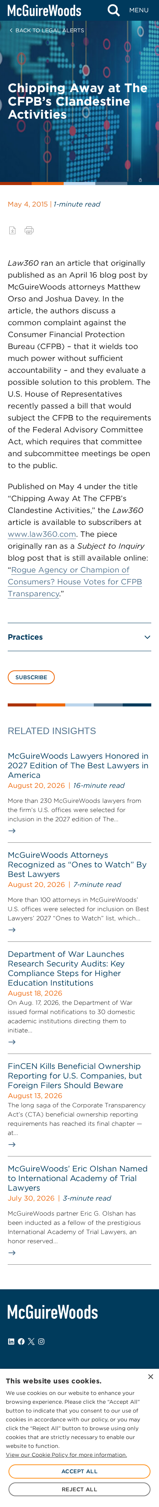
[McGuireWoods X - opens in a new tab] (31, 1341)
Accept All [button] (79, 1471)
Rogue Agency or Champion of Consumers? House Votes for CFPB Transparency (75, 581)
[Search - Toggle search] (113, 10)
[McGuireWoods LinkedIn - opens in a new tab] (11, 1341)
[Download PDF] (12, 230)
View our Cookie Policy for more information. (66, 1455)
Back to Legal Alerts (49, 30)
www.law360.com (42, 534)
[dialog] (79, 1438)
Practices (25, 637)
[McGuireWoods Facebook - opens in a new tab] (21, 1341)
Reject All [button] (79, 1489)
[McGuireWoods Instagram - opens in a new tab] (41, 1341)
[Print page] (29, 230)
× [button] (150, 1377)
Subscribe (31, 677)
